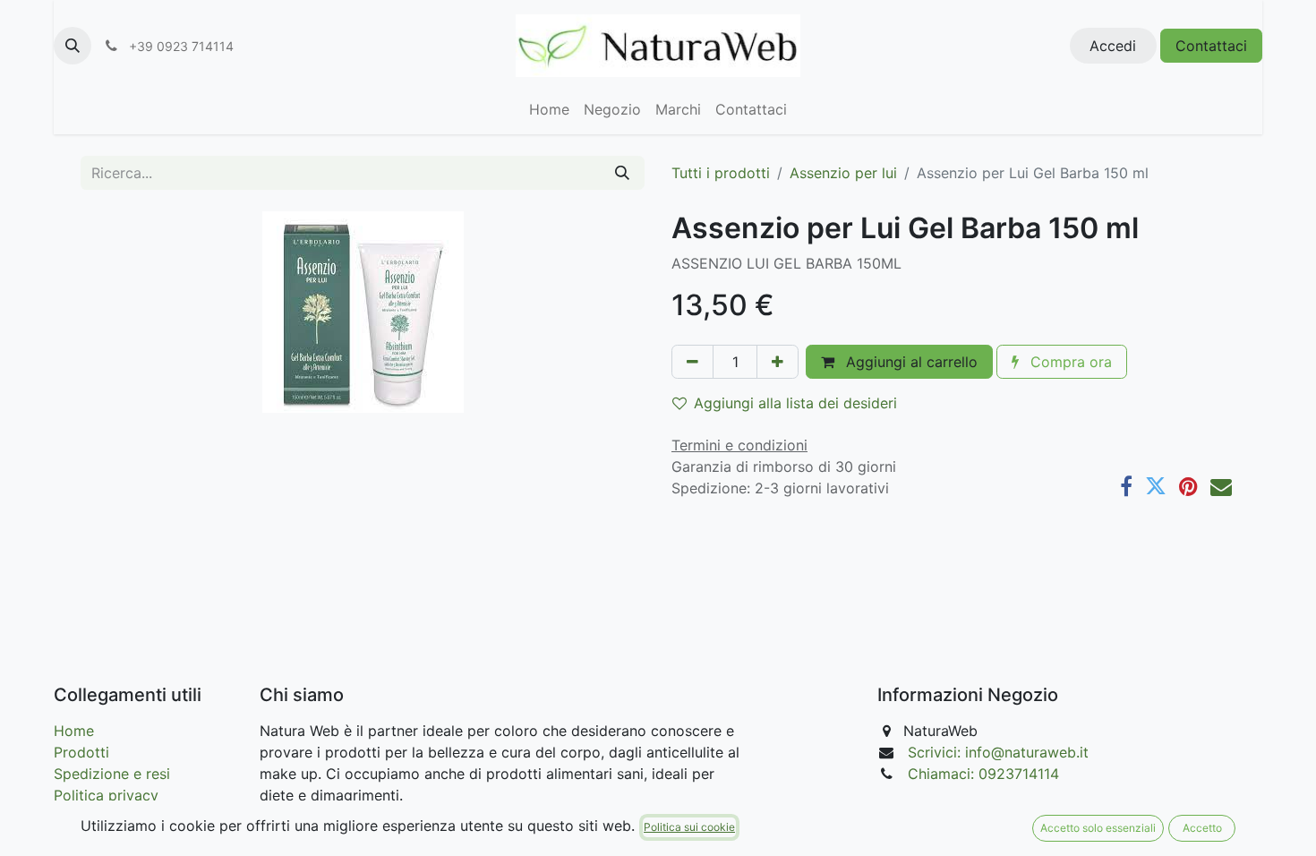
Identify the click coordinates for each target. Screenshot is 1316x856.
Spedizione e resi (112, 774)
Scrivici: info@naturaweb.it (998, 752)
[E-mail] (1221, 486)
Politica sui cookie (689, 827)
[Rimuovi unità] (692, 362)
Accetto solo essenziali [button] (1098, 828)
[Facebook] (1126, 486)
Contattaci (1211, 46)
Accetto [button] (1202, 828)
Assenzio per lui (843, 173)
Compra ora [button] (1069, 362)
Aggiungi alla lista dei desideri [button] (795, 403)
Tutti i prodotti (720, 173)
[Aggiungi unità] (777, 362)
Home (74, 731)
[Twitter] (1155, 486)
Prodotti (81, 752)
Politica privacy (106, 795)
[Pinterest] (1188, 486)
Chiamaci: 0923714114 (983, 774)
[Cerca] (622, 173)
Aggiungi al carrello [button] (910, 362)
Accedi (1113, 46)
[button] (72, 45)
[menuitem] (549, 109)
